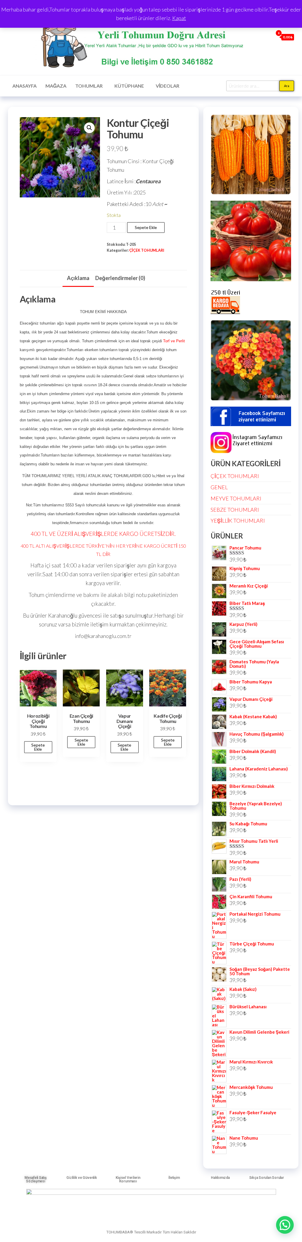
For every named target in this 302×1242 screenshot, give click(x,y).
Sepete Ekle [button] (38, 747)
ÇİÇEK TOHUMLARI (146, 250)
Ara (286, 86)
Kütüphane (129, 86)
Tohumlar (89, 86)
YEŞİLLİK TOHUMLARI (238, 520)
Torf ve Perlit (174, 341)
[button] (89, 127)
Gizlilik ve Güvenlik (81, 1178)
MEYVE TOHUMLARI (236, 498)
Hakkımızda (220, 1178)
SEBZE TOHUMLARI (235, 509)
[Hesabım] (267, 37)
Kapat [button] (179, 18)
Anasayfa (24, 86)
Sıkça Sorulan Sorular (266, 1178)
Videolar (167, 86)
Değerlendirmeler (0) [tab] (120, 278)
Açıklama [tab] (78, 278)
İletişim (174, 1178)
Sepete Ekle (146, 227)
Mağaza (55, 86)
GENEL (219, 487)
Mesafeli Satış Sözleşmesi (35, 1179)
